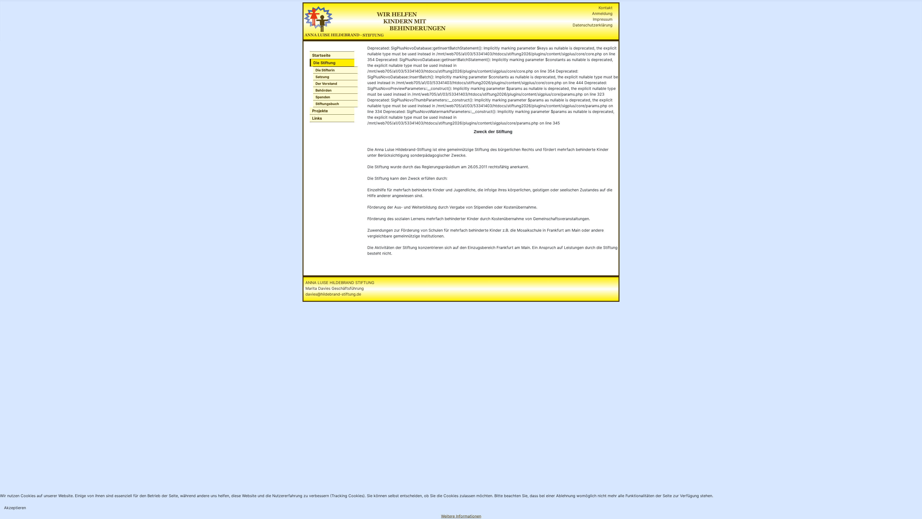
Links (317, 118)
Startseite (321, 55)
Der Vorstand (326, 83)
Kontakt (606, 7)
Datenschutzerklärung (593, 25)
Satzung (322, 77)
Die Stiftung (324, 62)
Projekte (320, 110)
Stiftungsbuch (327, 104)
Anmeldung (602, 13)
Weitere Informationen (461, 516)
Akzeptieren (15, 507)
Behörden (323, 90)
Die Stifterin (325, 70)
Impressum (603, 19)
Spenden (322, 97)
